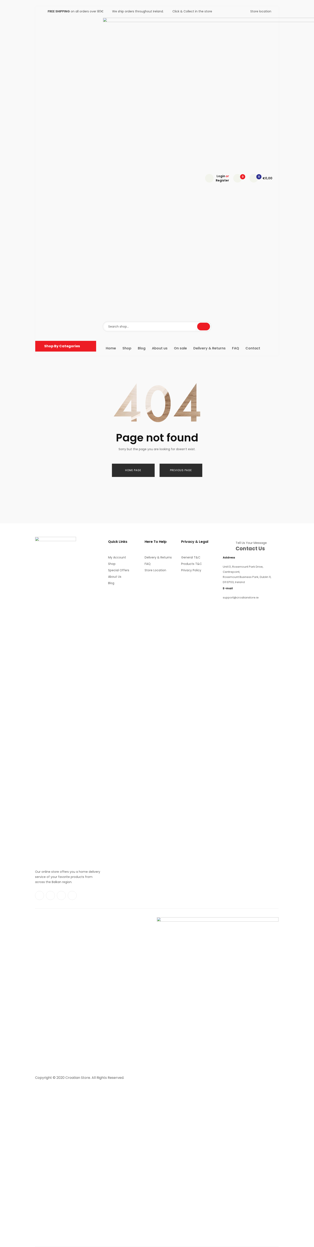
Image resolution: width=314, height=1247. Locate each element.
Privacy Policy (191, 570)
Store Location (155, 570)
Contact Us (250, 548)
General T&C (190, 557)
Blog (111, 583)
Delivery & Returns (158, 557)
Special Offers (118, 570)
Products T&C (191, 564)
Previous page (181, 470)
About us (114, 577)
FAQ (148, 564)
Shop (112, 564)
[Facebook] (39, 895)
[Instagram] (50, 895)
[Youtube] (61, 895)
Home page (133, 470)
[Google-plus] (72, 895)
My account (117, 557)
